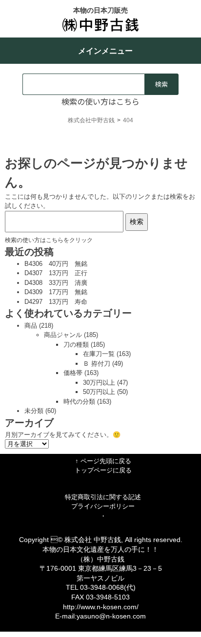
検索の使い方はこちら (100, 101)
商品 (30, 325)
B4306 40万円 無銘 (55, 263)
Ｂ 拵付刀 (96, 363)
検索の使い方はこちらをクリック (49, 240)
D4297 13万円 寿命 (55, 301)
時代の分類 (79, 401)
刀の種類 (76, 344)
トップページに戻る (103, 470)
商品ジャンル (63, 334)
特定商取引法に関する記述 (103, 497)
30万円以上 (99, 382)
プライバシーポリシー (103, 506)
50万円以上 (99, 391)
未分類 (33, 410)
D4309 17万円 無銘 (55, 292)
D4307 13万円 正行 (55, 273)
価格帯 (72, 372)
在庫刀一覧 (99, 353)
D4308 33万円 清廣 (55, 282)
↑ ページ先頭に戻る (103, 461)
